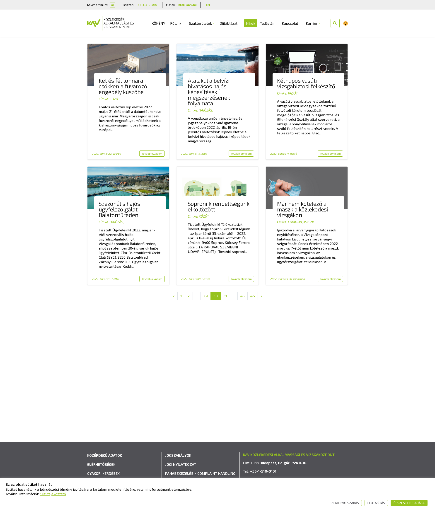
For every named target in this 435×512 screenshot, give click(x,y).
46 (252, 296)
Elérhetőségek (101, 464)
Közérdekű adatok (104, 455)
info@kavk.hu (187, 5)
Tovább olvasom (152, 153)
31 (225, 296)
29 (205, 296)
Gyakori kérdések (103, 473)
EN (208, 5)
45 (242, 296)
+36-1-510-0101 (147, 5)
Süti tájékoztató (53, 494)
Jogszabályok (178, 455)
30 (215, 296)
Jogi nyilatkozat (180, 464)
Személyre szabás (344, 503)
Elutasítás (376, 503)
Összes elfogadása (409, 503)
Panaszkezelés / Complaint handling (200, 473)
